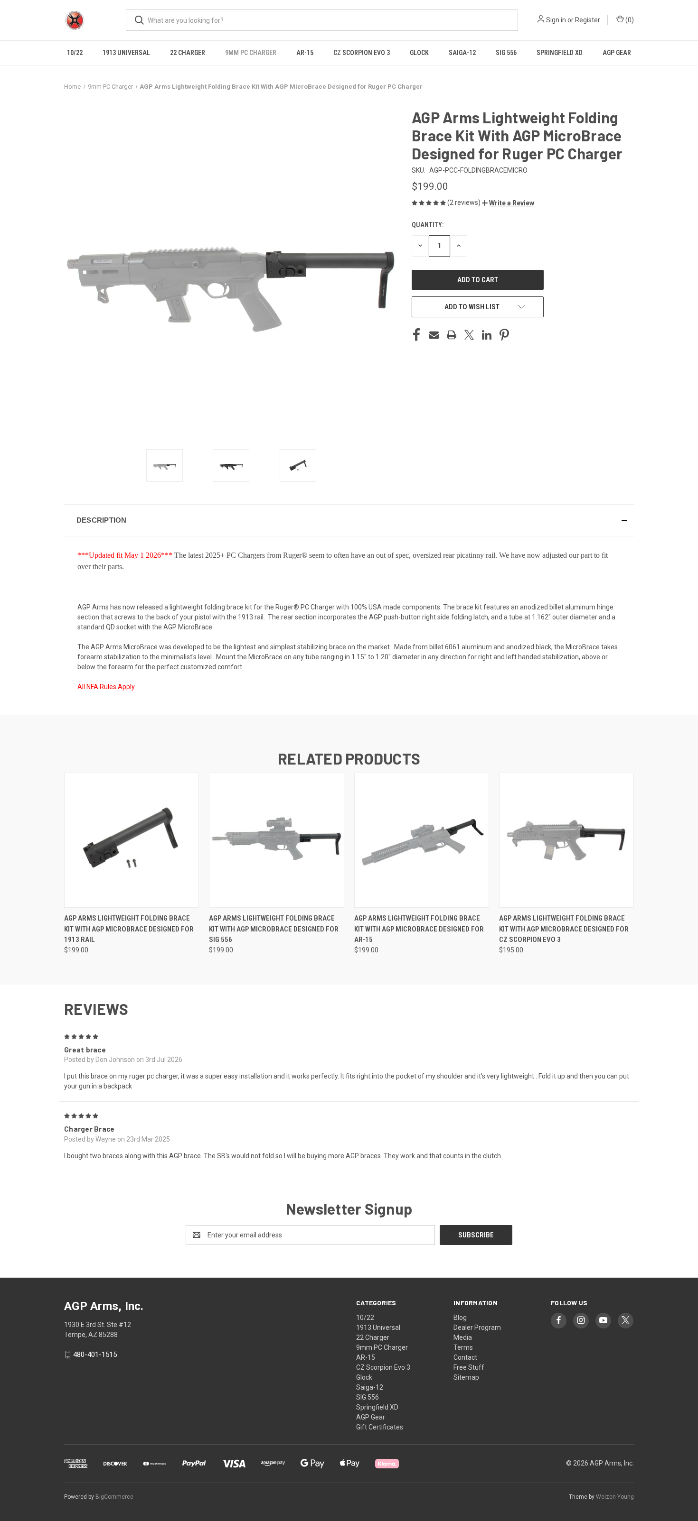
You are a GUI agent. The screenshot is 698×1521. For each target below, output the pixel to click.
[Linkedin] (486, 334)
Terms (463, 1347)
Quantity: (427, 225)
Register (587, 20)
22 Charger (187, 52)
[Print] (451, 334)
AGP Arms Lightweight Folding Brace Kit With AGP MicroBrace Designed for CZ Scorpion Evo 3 (564, 929)
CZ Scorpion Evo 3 (361, 52)
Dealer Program (477, 1327)
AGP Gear (617, 52)
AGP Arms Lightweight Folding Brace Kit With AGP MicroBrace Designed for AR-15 (419, 929)
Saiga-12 (462, 52)
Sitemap (466, 1377)
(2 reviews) (464, 202)
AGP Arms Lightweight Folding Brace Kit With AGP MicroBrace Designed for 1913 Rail (129, 929)
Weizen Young (615, 1496)
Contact (465, 1357)
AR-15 (304, 52)
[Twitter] (469, 334)
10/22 (75, 52)
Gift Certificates (379, 1427)
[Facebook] (416, 334)
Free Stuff (468, 1367)
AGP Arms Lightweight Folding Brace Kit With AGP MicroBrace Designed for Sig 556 (274, 929)
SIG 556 (506, 52)
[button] (508, 203)
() (629, 20)
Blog (460, 1317)
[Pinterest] (504, 334)
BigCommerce (114, 1496)
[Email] (434, 334)
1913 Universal (126, 52)
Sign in (556, 20)
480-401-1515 (95, 1354)
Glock (419, 52)
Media (462, 1337)
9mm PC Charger (250, 52)
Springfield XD (560, 52)
